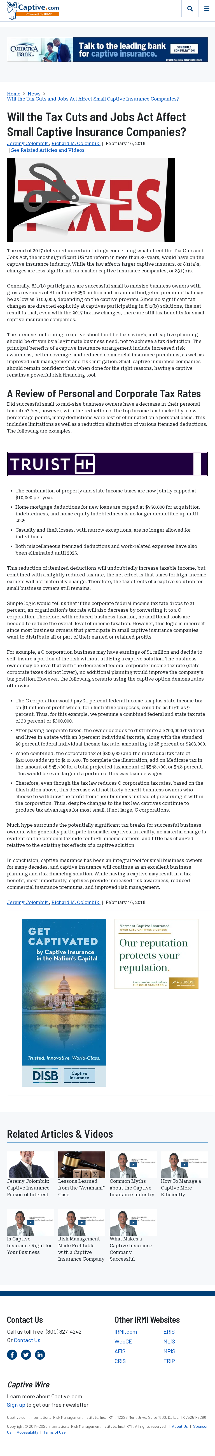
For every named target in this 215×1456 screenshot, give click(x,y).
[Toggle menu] (206, 8)
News (34, 94)
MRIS (169, 1351)
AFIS (119, 1351)
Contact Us (27, 1339)
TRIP (169, 1360)
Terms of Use (54, 1432)
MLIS (169, 1341)
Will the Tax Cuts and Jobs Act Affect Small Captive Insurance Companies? (93, 99)
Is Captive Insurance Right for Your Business (29, 1245)
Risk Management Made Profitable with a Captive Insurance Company (81, 1249)
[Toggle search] (189, 8)
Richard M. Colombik (76, 143)
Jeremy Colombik (28, 143)
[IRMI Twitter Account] (26, 1355)
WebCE (123, 1341)
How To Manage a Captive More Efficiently (181, 1188)
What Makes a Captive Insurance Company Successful (131, 1249)
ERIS (169, 1331)
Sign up (16, 1404)
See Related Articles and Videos (48, 150)
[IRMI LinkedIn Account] (40, 1355)
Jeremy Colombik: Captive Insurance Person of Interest (28, 1188)
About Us (180, 1426)
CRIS (120, 1360)
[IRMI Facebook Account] (12, 1355)
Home (13, 94)
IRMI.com (125, 1331)
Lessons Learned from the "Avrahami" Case (81, 1188)
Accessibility (28, 1432)
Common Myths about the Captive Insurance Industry (132, 1188)
